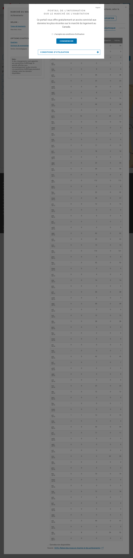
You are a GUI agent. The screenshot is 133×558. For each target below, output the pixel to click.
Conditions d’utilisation (54, 52)
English (98, 7)
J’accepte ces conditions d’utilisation (69, 34)
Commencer (66, 41)
